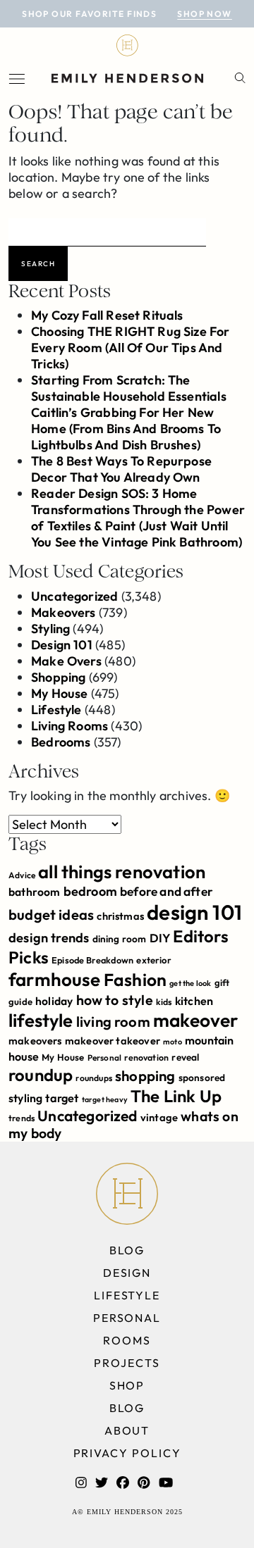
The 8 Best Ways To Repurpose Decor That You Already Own (121, 469)
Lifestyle (56, 709)
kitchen (194, 1001)
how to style (114, 1000)
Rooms (127, 1340)
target (61, 1098)
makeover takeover (112, 1040)
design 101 (194, 912)
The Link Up (176, 1095)
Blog (127, 1250)
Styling (50, 628)
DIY (160, 937)
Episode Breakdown (92, 960)
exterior (153, 960)
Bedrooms (60, 742)
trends (21, 1118)
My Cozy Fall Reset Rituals (107, 315)
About (127, 1430)
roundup (40, 1074)
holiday (54, 1001)
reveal (185, 1057)
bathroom (34, 892)
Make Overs (66, 661)
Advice (21, 875)
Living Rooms (69, 726)
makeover (195, 1020)
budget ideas (51, 914)
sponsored (202, 1077)
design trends (48, 938)
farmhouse (54, 979)
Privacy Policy (127, 1453)
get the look (190, 983)
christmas (120, 916)
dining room (119, 938)
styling (25, 1098)
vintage (159, 1117)
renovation (146, 1057)
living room (113, 1021)
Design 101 (61, 645)
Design (127, 1273)
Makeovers (63, 612)
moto (172, 1042)
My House (59, 693)
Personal (104, 1057)
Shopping (58, 677)
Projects (126, 1363)
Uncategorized (74, 596)
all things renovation (121, 871)
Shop (127, 1385)
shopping (145, 1076)
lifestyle (40, 1020)
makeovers (35, 1040)
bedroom (90, 891)
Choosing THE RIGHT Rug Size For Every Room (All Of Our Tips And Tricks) (130, 347)
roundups (93, 1078)
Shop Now (204, 13)
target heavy (105, 1099)
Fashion (135, 979)
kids (164, 1002)
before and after (166, 891)
